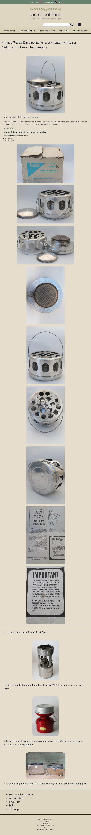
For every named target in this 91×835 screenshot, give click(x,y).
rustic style (9, 140)
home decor (9, 30)
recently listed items (21, 794)
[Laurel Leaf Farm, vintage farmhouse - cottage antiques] (45, 13)
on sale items (17, 798)
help (12, 805)
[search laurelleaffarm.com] (72, 25)
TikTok (60, 2)
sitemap (14, 809)
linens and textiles (46, 30)
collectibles (64, 30)
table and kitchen (27, 30)
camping (8, 138)
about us (14, 802)
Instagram (46, 2)
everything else (80, 30)
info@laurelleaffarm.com (45, 829)
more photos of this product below (21, 116)
